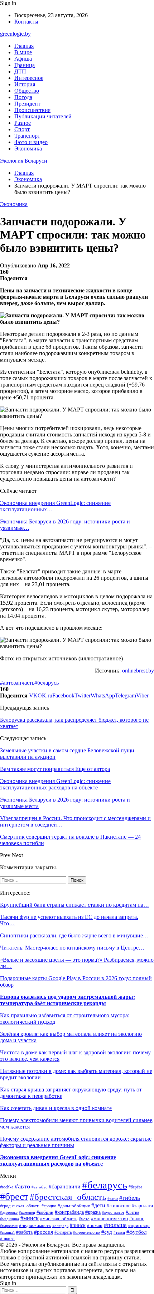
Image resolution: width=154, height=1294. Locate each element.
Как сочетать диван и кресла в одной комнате (56, 1108)
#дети (98, 1205)
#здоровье (9, 1212)
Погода (23, 97)
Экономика (28, 148)
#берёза (135, 1187)
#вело (112, 1198)
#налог (136, 1218)
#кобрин (45, 1212)
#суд (106, 1232)
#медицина (9, 1219)
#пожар (94, 1225)
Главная (24, 46)
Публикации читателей (43, 116)
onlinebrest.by (138, 671)
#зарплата (142, 1205)
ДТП (20, 71)
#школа (7, 1238)
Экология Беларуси (23, 161)
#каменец (27, 1212)
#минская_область (58, 1218)
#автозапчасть (17, 683)
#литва (132, 1212)
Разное (22, 123)
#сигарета (63, 1232)
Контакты (26, 22)
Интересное (28, 78)
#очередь (60, 1226)
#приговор (139, 1225)
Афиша (23, 59)
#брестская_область (68, 1197)
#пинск (78, 1225)
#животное (118, 1205)
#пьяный (7, 1232)
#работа (24, 1232)
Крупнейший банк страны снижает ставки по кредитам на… (74, 905)
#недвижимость (35, 1225)
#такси (119, 1232)
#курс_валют (113, 1212)
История (24, 84)
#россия (43, 1232)
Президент (27, 104)
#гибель (129, 1198)
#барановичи (65, 1186)
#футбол (136, 1232)
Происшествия (32, 110)
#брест (14, 1196)
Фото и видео (31, 142)
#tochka (6, 1187)
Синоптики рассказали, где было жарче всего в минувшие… (74, 935)
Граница (24, 65)
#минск (29, 1218)
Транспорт (27, 136)
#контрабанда (69, 1212)
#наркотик (9, 1225)
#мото (84, 1219)
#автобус (39, 1187)
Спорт (22, 129)
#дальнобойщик (74, 1205)
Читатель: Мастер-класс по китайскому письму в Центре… (72, 948)
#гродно (49, 1205)
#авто (22, 1186)
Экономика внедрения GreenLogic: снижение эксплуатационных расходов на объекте (58, 1160)
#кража (93, 1212)
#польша (115, 1225)
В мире (23, 52)
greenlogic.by (15, 34)
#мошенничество (109, 1218)
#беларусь (46, 683)
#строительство (86, 1232)
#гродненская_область (20, 1206)
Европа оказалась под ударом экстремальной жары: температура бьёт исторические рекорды (67, 1000)
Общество (26, 91)
